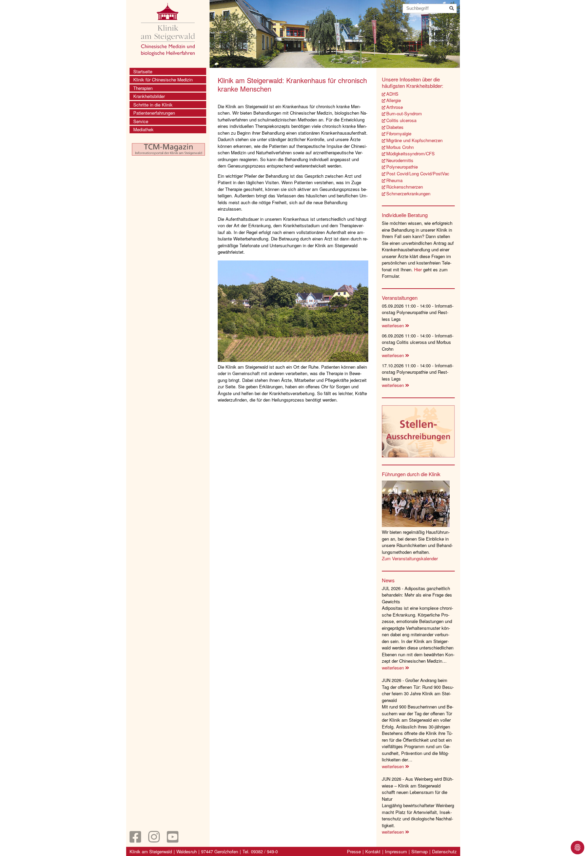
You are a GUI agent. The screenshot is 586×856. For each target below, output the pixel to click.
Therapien (143, 88)
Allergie (393, 100)
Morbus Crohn (400, 147)
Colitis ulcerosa (401, 120)
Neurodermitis (399, 160)
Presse (354, 851)
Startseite (142, 71)
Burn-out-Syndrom (404, 113)
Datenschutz (444, 851)
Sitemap (419, 851)
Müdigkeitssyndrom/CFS (410, 153)
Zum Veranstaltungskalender (410, 558)
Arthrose (394, 107)
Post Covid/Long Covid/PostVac (417, 173)
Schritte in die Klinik (153, 104)
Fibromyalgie (398, 133)
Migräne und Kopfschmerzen (414, 140)
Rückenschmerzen (404, 186)
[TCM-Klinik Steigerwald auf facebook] (135, 840)
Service (140, 121)
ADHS (392, 94)
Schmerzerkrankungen (408, 193)
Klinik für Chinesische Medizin (163, 79)
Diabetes (395, 127)
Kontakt (372, 851)
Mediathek (143, 129)
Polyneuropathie (402, 166)
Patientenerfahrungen (154, 113)
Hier (418, 269)
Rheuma (394, 180)
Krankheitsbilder (149, 96)
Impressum (396, 851)
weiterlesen (393, 325)
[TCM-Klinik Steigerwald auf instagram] (154, 840)
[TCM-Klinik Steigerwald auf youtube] (172, 840)
